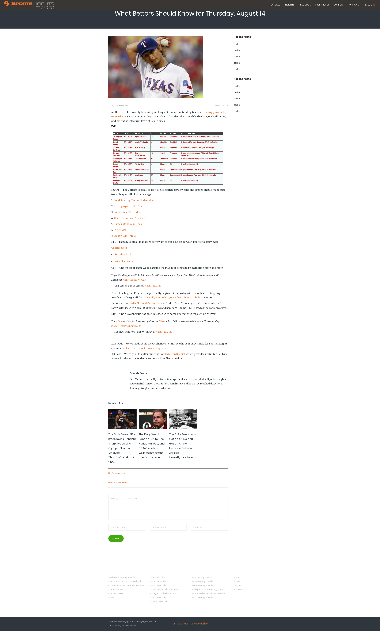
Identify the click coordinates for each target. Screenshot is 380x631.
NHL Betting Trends (202, 597)
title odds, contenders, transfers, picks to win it (171, 297)
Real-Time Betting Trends (121, 577)
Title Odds (120, 229)
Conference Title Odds (127, 212)
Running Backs (124, 254)
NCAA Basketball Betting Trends (208, 593)
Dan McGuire (121, 105)
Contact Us (240, 589)
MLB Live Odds (158, 585)
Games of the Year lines (128, 223)
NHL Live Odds (158, 597)
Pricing (111, 597)
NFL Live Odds (157, 577)
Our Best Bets (115, 593)
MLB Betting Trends (202, 585)
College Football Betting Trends (208, 589)
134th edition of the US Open (145, 303)
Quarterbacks (119, 247)
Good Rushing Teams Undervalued (134, 200)
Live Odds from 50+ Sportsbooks (125, 581)
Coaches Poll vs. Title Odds (130, 218)
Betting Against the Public (129, 206)
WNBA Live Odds (159, 601)
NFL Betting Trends (202, 577)
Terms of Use (180, 623)
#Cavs (119, 321)
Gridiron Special (175, 354)
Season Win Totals (125, 235)
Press (237, 581)
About (237, 577)
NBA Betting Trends (202, 581)
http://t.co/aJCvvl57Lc (134, 279)
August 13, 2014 (153, 285)
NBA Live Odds (158, 581)
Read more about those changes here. (147, 348)
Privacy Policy (199, 623)
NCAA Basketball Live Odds (164, 589)
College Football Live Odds (164, 593)
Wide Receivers (124, 261)
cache (237, 44)
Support (238, 585)
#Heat (162, 321)
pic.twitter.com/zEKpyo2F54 (126, 325)
